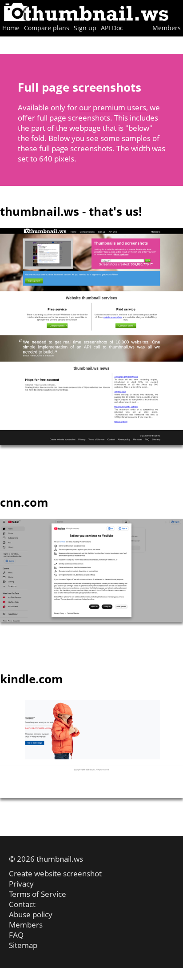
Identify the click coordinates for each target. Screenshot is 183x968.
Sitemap (23, 945)
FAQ (16, 935)
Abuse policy (30, 914)
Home (11, 28)
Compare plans (46, 28)
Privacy (21, 884)
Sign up (85, 28)
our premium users (112, 107)
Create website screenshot (55, 873)
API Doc (112, 28)
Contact (22, 904)
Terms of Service (37, 894)
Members (166, 28)
